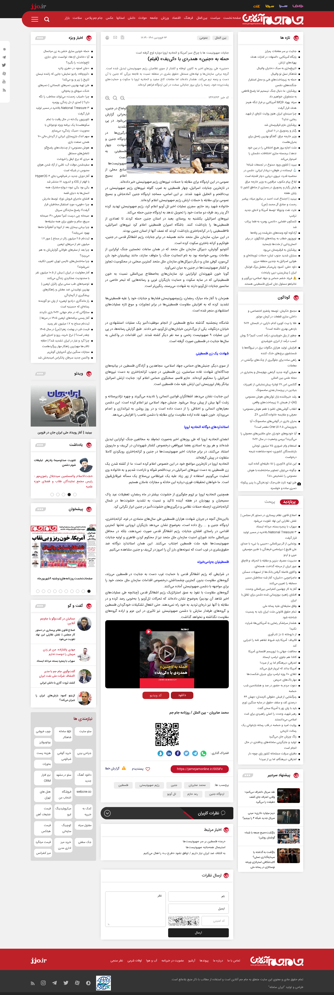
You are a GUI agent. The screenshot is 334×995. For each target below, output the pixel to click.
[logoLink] (272, 19)
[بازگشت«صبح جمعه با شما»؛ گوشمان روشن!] (287, 836)
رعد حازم (192, 794)
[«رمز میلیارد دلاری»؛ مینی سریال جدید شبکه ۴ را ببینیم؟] (287, 816)
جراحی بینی (84, 753)
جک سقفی (84, 842)
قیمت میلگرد (43, 842)
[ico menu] (36, 19)
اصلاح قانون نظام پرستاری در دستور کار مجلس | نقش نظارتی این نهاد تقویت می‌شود (55, 635)
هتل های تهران (45, 794)
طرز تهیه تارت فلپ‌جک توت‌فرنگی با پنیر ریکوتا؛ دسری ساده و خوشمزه (269, 485)
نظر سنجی (116, 960)
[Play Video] (167, 653)
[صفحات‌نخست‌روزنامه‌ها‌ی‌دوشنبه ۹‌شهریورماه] (63, 546)
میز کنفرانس (43, 853)
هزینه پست (44, 753)
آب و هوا (151, 960)
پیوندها (204, 960)
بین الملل (220, 38)
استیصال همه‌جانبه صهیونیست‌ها (205, 847)
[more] (247, 775)
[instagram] (4, 50)
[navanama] (298, 6)
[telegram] (4, 58)
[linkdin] (169, 753)
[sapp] (4, 83)
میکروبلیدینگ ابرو (63, 811)
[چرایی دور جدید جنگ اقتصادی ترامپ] (31, 465)
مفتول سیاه (84, 825)
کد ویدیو (156, 695)
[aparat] (4, 75)
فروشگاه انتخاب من (65, 794)
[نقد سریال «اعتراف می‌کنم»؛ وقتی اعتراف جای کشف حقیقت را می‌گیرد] (287, 796)
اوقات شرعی (134, 960)
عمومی (203, 38)
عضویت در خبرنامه (173, 960)
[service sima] (270, 6)
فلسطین (123, 785)
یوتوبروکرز (45, 742)
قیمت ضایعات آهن (43, 811)
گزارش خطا (112, 768)
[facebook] (178, 753)
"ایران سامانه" (276, 987)
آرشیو (191, 960)
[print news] (107, 38)
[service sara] (283, 6)
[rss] (4, 91)
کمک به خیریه (86, 811)
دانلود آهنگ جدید (84, 778)
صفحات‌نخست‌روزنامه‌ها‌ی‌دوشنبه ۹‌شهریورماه (64, 578)
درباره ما (218, 960)
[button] (75, 494)
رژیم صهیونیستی (150, 785)
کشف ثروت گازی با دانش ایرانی (57, 683)
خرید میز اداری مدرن (64, 845)
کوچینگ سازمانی (66, 828)
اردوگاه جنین (216, 794)
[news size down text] (122, 98)
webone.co (84, 791)
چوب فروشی (43, 731)
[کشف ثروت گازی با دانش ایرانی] (84, 677)
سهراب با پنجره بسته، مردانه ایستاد (56, 661)
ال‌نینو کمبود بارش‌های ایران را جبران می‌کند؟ (55, 697)
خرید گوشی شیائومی (64, 756)
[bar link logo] (38, 7)
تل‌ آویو (171, 794)
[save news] (122, 38)
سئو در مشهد (63, 775)
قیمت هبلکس (46, 828)
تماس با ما (233, 960)
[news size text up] (107, 98)
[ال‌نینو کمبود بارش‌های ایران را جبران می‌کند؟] (84, 698)
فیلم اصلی (173, 705)
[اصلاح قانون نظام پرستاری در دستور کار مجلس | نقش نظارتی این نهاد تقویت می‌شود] (84, 629)
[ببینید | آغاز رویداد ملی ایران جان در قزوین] (63, 405)
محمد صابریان (197, 785)
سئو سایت (85, 731)
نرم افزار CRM (46, 778)
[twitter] (4, 66)
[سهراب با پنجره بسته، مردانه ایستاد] (84, 655)
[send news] (115, 38)
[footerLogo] (276, 961)
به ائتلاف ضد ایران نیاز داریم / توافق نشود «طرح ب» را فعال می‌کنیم (184, 853)
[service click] (256, 6)
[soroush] (160, 753)
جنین (174, 785)
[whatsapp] (204, 753)
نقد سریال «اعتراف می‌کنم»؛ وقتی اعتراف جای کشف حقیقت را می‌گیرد (259, 797)
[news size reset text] (115, 98)
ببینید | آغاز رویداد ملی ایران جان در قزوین (65, 432)
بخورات (46, 764)
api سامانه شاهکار (65, 734)
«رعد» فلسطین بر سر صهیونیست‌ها (204, 841)
